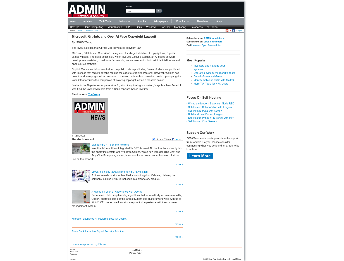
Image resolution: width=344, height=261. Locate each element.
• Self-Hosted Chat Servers (202, 121)
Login (240, 30)
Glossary (73, 259)
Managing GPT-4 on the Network (110, 144)
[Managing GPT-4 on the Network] (81, 148)
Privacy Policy (135, 252)
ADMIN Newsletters (214, 38)
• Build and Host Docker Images (205, 114)
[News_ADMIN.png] (90, 115)
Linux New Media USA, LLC (219, 259)
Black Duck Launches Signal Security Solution (98, 231)
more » (179, 164)
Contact (73, 254)
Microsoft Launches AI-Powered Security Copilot (99, 218)
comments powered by (89, 244)
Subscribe (124, 21)
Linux (139, 27)
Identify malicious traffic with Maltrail (214, 80)
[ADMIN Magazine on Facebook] (233, 30)
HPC (129, 27)
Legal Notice (136, 250)
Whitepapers (161, 21)
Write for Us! (182, 21)
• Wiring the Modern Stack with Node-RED (210, 103)
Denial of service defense (208, 76)
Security (165, 27)
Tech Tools (105, 21)
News (73, 21)
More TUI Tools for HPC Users (211, 83)
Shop (219, 21)
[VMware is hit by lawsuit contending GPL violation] (81, 176)
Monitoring (180, 27)
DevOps (74, 27)
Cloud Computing (93, 27)
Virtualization (115, 27)
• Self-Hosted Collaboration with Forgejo (209, 107)
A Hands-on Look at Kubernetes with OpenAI (117, 191)
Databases (196, 27)
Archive (142, 21)
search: (129, 6)
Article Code (74, 252)
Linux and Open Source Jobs (206, 45)
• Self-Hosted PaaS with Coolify (204, 110)
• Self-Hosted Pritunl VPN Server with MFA (210, 117)
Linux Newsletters (213, 41)
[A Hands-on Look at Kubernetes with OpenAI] (81, 196)
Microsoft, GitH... (92, 30)
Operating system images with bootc (214, 73)
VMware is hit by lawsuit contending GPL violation (120, 171)
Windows (151, 27)
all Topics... (213, 27)
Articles (87, 21)
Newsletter (203, 21)
